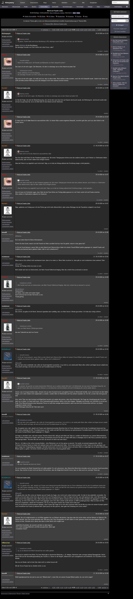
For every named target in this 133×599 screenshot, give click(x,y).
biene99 (4, 232)
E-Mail (78, 13)
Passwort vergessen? (120, 29)
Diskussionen (34, 2)
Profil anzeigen (6, 40)
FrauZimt (5, 277)
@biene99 (18, 363)
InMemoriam (6, 543)
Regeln (19, 593)
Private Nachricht (7, 42)
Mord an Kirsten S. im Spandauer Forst (119, 48)
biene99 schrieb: (24, 60)
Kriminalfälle (44, 7)
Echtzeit (22, 2)
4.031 (53, 30)
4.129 (65, 30)
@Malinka (23, 45)
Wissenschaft (16, 7)
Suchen (79, 16)
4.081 (57, 30)
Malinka (4, 55)
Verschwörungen (67, 7)
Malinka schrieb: (24, 39)
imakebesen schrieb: (26, 283)
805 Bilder (42, 16)
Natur (98, 7)
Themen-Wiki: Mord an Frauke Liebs (56, 24)
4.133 (81, 30)
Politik (26, 7)
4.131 (73, 30)
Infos (85, 16)
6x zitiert (100, 374)
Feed (74, 13)
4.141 (85, 30)
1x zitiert (100, 51)
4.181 (89, 30)
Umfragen (107, 7)
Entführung (56, 13)
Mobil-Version (26, 593)
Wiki (83, 2)
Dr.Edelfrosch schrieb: (26, 420)
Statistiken (64, 2)
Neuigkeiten (93, 2)
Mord (51, 13)
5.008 (99, 30)
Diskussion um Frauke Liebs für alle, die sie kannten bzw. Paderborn (121, 62)
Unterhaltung (118, 7)
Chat (75, 2)
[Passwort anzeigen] (127, 21)
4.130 (69, 30)
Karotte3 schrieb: (24, 180)
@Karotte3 (18, 264)
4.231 (93, 30)
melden (106, 51)
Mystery (34, 7)
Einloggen (121, 25)
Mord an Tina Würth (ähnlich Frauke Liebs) (121, 78)
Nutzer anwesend (120, 12)
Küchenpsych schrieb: (26, 70)
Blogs (45, 2)
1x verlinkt (99, 200)
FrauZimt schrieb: (25, 462)
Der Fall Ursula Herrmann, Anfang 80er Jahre (120, 42)
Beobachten (61, 16)
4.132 (77, 30)
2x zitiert (100, 84)
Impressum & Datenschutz (8, 593)
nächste (104, 30)
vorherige (45, 30)
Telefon (62, 13)
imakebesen (5, 256)
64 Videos (51, 16)
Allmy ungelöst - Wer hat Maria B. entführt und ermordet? (120, 85)
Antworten (71, 16)
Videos (54, 2)
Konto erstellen (121, 31)
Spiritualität (55, 7)
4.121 (61, 30)
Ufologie (90, 7)
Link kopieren (6, 44)
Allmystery (9, 3)
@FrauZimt (18, 310)
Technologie (79, 7)
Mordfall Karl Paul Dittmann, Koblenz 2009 (121, 55)
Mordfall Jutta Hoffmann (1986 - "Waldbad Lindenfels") (119, 70)
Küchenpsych (6, 33)
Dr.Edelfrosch (6, 349)
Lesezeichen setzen (7, 46)
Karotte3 (4, 88)
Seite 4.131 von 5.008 (8, 30)
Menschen (5, 7)
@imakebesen (19, 289)
